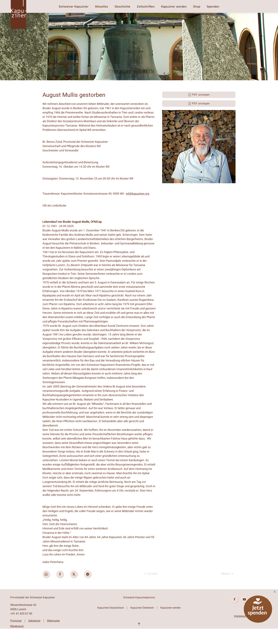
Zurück (152, 573)
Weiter (225, 573)
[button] (139, 624)
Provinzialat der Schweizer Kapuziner (32, 597)
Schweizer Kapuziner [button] (73, 6)
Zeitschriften (146, 6)
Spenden (213, 6)
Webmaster (53, 620)
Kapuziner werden (170, 607)
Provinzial (16, 620)
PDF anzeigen (201, 94)
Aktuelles (101, 6)
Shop (196, 6)
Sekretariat (34, 620)
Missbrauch (17, 626)
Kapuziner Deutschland (110, 607)
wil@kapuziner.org (137, 193)
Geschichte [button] (122, 6)
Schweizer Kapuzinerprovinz (139, 597)
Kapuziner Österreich (142, 607)
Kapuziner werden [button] (174, 6)
